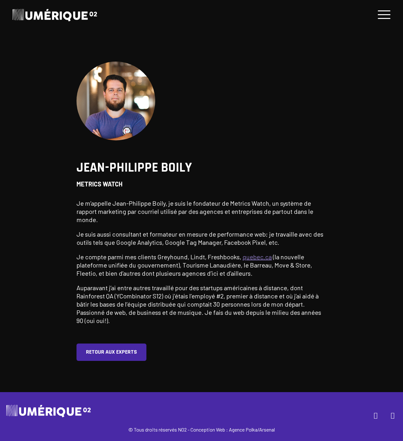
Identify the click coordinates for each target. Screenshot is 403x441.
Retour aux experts (111, 352)
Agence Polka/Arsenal (252, 429)
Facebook (376, 415)
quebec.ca (257, 257)
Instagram (393, 415)
